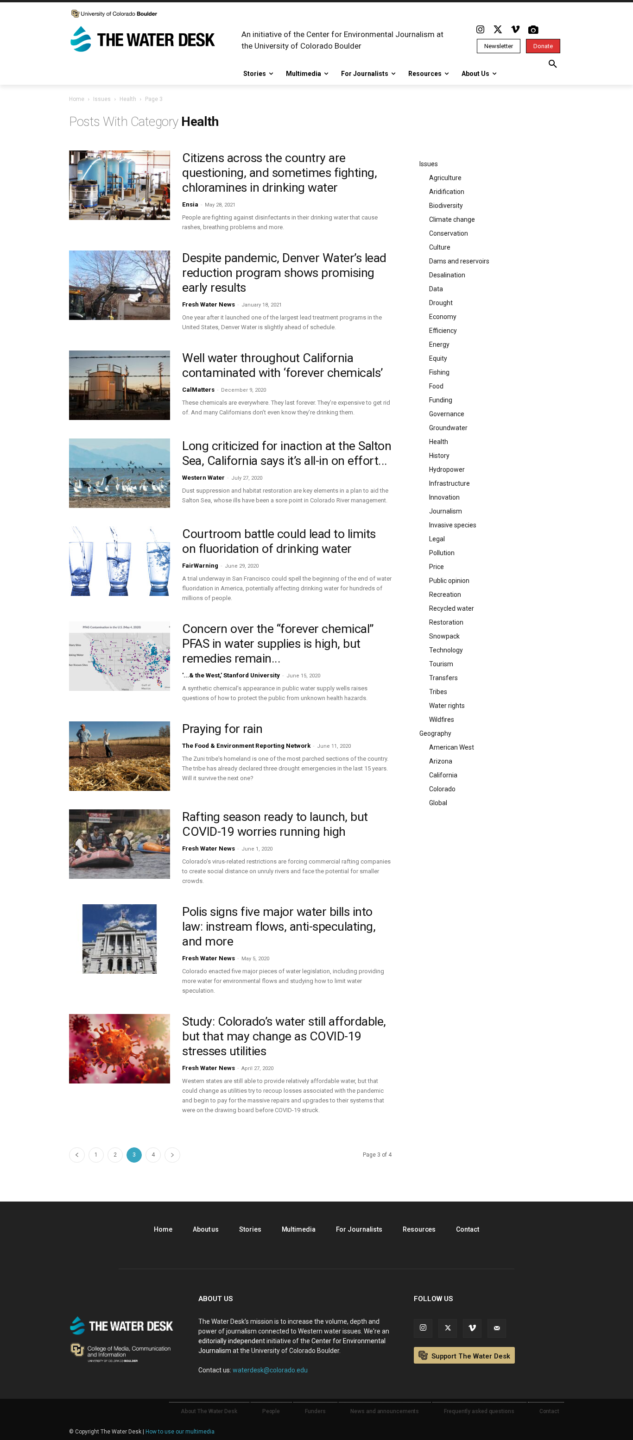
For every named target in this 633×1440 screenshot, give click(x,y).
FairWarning (200, 565)
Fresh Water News (208, 304)
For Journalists (359, 1229)
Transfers (443, 678)
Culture (439, 247)
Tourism (441, 664)
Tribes (438, 691)
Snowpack (444, 636)
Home (76, 99)
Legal (437, 539)
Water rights (447, 705)
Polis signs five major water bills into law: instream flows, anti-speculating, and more (278, 926)
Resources (419, 1229)
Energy (439, 344)
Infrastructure (449, 483)
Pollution (442, 553)
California (443, 775)
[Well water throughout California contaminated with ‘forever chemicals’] (119, 385)
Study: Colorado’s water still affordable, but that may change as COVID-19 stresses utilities (284, 1036)
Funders (315, 1411)
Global (438, 803)
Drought (441, 303)
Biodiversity (446, 205)
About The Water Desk (209, 1411)
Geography (435, 733)
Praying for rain (222, 728)
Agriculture (445, 178)
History (439, 455)
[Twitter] (497, 30)
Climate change (452, 219)
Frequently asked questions (479, 1411)
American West (451, 747)
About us (206, 1229)
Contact (467, 1229)
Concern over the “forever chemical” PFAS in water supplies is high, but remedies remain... (278, 643)
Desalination (447, 275)
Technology (446, 650)
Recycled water (451, 608)
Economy (442, 316)
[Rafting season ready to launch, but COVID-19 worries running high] (119, 844)
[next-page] (172, 1155)
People (271, 1411)
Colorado (442, 789)
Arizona (440, 761)
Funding (440, 400)
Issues (102, 99)
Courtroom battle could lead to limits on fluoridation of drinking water (279, 541)
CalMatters (198, 389)
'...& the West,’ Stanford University (231, 675)
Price (436, 566)
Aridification (446, 191)
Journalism (445, 511)
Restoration (446, 622)
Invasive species (452, 525)
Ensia (190, 204)
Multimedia (299, 1229)
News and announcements (384, 1411)
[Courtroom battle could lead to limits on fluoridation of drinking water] (119, 561)
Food (436, 386)
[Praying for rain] (119, 756)
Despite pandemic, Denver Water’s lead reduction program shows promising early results (284, 272)
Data (436, 289)
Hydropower (447, 469)
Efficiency (443, 330)
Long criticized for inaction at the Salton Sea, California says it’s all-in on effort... (286, 453)
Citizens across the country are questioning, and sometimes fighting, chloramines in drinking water (279, 172)
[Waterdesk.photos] (533, 30)
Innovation (444, 497)
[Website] (496, 1328)
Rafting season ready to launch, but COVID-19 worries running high (275, 824)
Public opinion (449, 580)
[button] (553, 64)
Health (128, 99)
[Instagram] (480, 30)
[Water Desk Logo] (144, 39)
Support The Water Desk (470, 1356)
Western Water (203, 477)
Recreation (445, 594)
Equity (438, 358)
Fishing (439, 372)
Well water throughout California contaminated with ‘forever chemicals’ (282, 365)
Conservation (448, 233)
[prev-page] (77, 1155)
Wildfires (441, 719)
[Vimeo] (515, 30)
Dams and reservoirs (459, 261)
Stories (250, 1229)
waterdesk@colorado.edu (270, 1370)
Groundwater (448, 428)
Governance (446, 414)
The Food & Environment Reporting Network (246, 745)
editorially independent (231, 1341)
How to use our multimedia (180, 1431)
